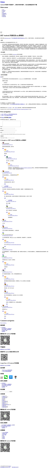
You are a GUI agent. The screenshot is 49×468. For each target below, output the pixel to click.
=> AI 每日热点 (2, 327)
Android (3, 11)
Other (3, 402)
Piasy (3, 435)
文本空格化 (3, 331)
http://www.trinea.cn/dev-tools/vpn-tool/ (15, 244)
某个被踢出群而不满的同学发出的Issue (18, 38)
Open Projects (18, 109)
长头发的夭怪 (6, 171)
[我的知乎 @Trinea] (11, 378)
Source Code (4, 407)
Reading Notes (4, 406)
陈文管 (3, 437)
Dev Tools (3, 10)
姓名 (1, 128)
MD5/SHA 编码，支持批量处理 (6, 329)
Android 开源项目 (5, 432)
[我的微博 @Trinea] (1, 378)
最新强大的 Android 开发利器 (5, 365)
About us (3, 14)
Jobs (3, 399)
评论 (1, 126)
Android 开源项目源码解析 (6, 371)
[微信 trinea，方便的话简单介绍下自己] (6, 378)
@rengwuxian (14, 54)
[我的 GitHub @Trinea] (15, 378)
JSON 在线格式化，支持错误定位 (7, 328)
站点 (1, 132)
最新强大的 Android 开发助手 (5, 349)
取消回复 (9, 117)
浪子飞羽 (5, 227)
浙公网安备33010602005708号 (5, 467)
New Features (4, 401)
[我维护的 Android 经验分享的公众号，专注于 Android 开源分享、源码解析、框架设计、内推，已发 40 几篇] (4, 360)
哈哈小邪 (9, 157)
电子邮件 (1, 130)
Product (3, 405)
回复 (3, 148)
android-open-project (7, 38)
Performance (4, 13)
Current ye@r (2, 137)
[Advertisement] (24, 24)
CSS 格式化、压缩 (4, 330)
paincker (3, 438)
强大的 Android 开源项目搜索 (7, 370)
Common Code (4, 396)
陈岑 (5, 220)
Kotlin (3, 400)
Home (3, 9)
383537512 (16, 107)
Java (3, 12)
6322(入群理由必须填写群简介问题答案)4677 (17, 104)
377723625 (9, 107)
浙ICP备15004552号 (15, 467)
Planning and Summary (24, 109)
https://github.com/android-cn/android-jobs (25, 167)
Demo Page (4, 15)
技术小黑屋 (4, 434)
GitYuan (3, 436)
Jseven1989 (6, 306)
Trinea (2, 2)
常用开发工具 (4, 433)
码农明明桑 (6, 186)
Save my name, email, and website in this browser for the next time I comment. (13, 134)
